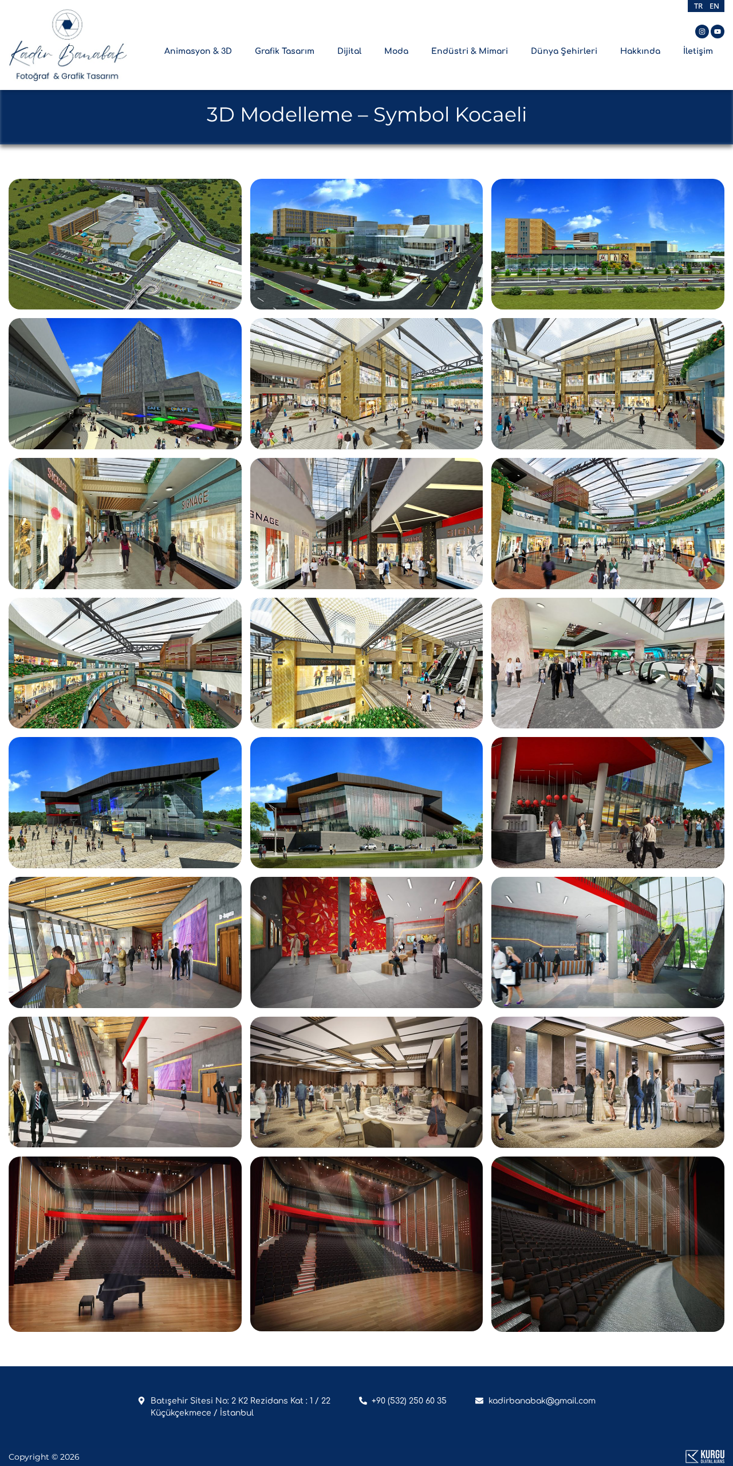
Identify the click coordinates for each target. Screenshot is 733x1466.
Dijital (349, 51)
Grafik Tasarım (284, 51)
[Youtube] (717, 31)
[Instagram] (702, 31)
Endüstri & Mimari (469, 51)
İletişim (698, 51)
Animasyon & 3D (198, 51)
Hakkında (640, 51)
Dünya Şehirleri (564, 51)
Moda (396, 51)
